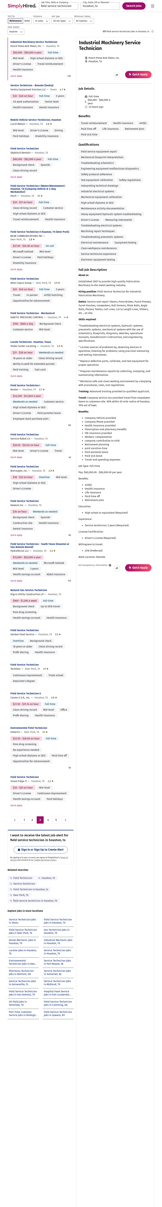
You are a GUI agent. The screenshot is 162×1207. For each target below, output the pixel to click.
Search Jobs (134, 6)
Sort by (11, 16)
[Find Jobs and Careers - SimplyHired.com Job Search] (22, 6)
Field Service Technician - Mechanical (32, 313)
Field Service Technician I (25, 385)
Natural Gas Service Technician (28, 590)
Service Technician (24, 883)
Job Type (56, 16)
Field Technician (22, 877)
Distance (37, 16)
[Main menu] (152, 6)
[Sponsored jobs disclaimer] (152, 31)
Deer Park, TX (20, 895)
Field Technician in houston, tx (30, 889)
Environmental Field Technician (28, 727)
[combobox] (58, 6)
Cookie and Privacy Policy (45, 860)
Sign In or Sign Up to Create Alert (42, 849)
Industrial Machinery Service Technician (33, 41)
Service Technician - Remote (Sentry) (31, 85)
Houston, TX (48, 877)
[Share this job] (117, 75)
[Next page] (65, 820)
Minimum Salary (82, 16)
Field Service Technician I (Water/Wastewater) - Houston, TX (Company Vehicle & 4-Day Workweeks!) (38, 188)
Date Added (13, 27)
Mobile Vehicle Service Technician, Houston (35, 119)
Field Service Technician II (25, 693)
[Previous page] (14, 820)
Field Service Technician (24, 148)
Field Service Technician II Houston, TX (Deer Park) (39, 231)
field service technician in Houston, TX (35, 900)
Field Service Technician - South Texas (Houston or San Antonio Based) (39, 546)
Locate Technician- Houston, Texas (30, 341)
